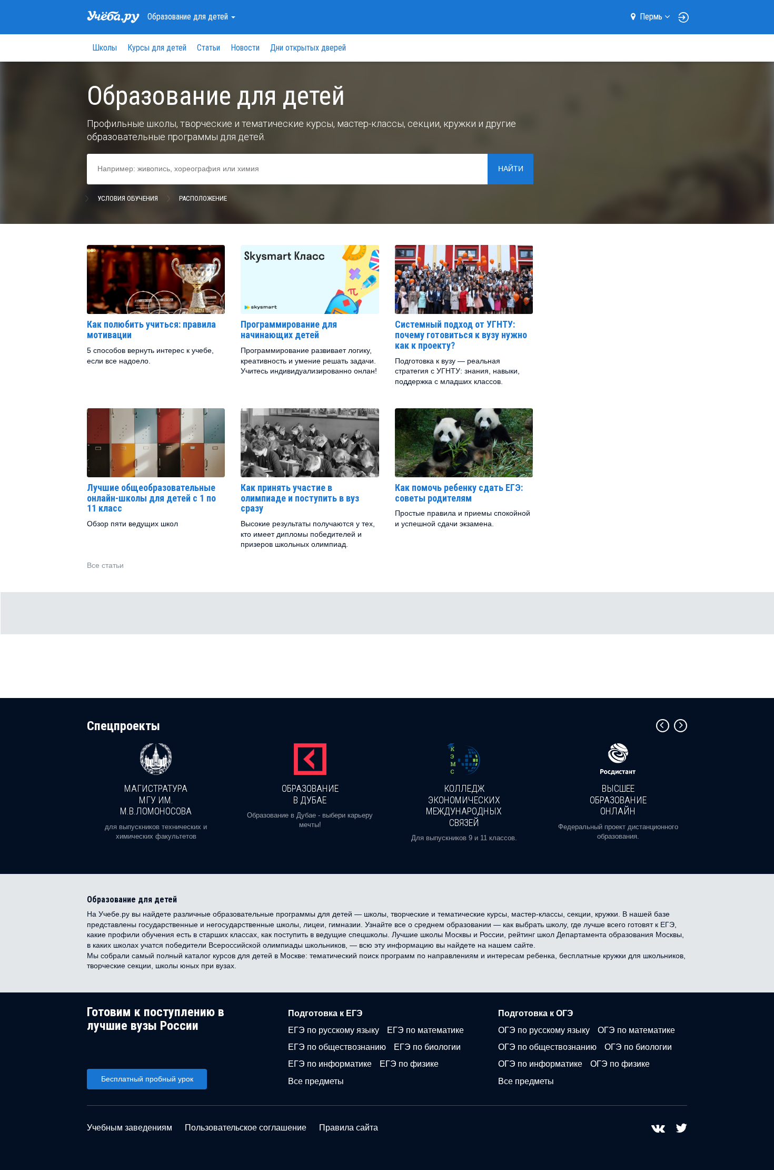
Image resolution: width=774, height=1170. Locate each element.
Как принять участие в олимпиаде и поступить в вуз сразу (300, 498)
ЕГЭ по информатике (330, 1063)
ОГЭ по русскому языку (544, 1030)
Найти (510, 168)
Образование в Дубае (310, 794)
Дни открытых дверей (308, 48)
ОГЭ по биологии (638, 1047)
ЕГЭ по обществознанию (337, 1047)
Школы (104, 48)
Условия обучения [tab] (127, 198)
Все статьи (105, 565)
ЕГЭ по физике (409, 1063)
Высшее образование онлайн (618, 800)
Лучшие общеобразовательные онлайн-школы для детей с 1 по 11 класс (151, 498)
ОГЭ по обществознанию (547, 1047)
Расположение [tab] (203, 198)
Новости (245, 48)
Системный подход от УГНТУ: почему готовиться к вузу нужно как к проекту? (461, 335)
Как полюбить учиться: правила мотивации (151, 329)
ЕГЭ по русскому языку (333, 1030)
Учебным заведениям (129, 1127)
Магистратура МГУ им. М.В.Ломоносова (156, 800)
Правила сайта (348, 1127)
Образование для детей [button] (188, 17)
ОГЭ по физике (620, 1063)
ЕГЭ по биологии (427, 1047)
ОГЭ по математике (636, 1030)
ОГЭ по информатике (540, 1063)
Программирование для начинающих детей (289, 329)
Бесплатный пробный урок (147, 1079)
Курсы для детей (156, 48)
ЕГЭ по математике (425, 1030)
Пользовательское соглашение (245, 1127)
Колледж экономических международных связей (464, 805)
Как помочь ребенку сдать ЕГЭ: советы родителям (459, 493)
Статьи (208, 48)
